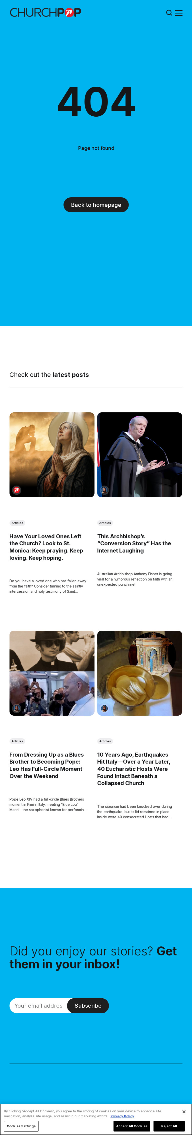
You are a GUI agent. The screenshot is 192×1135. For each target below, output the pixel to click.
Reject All (169, 1126)
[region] (96, 1119)
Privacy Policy (122, 1116)
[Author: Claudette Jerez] (104, 490)
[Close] (184, 1111)
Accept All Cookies (132, 1126)
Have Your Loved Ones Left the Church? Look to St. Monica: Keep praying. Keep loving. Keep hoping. (46, 547)
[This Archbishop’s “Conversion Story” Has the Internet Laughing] (139, 454)
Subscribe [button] (88, 1005)
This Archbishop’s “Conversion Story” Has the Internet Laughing (134, 543)
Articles (17, 523)
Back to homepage (96, 205)
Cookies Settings (21, 1126)
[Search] (169, 12)
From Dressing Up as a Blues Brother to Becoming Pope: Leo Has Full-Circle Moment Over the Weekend (47, 766)
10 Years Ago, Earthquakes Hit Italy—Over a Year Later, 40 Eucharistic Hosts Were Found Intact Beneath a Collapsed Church (133, 769)
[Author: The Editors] (16, 490)
